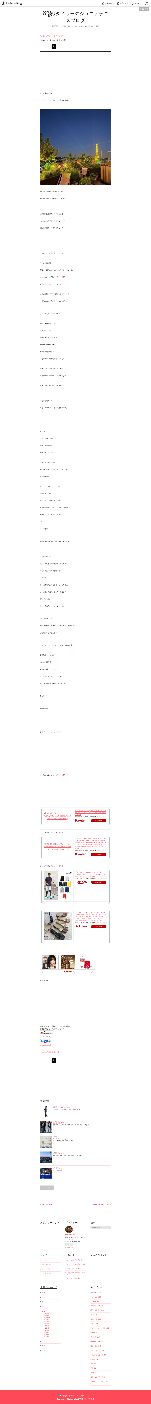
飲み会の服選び (58, 1123)
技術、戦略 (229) (95, 1319)
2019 (43, 1350)
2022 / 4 (46, 1330)
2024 (43, 1302)
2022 (43, 1311)
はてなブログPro (45, 1274)
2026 (43, 1293)
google (46, 980)
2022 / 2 (46, 1334)
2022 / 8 (46, 1322)
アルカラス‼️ (57, 1169)
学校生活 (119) (95, 1337)
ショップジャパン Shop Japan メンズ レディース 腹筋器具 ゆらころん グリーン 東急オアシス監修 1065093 (90, 813)
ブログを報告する (86, 1398)
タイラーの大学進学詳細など (75, 1260)
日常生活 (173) (95, 1372)
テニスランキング (45, 1036)
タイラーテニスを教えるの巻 (75, 1264)
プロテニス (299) (95, 1297)
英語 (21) (93, 1368)
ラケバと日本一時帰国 (73, 1268)
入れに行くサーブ (47, 1204)
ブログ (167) (94, 1314)
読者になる (144, 9)
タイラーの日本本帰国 (73, 1278)
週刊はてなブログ (45, 1269)
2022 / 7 (46, 1324)
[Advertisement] (75, 71)
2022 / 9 (46, 1319)
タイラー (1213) (95, 1292)
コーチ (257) (94, 1332)
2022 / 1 (46, 1336)
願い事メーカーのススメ (61, 1138)
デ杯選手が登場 (58, 1153)
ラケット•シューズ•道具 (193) (99, 1328)
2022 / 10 (47, 1317)
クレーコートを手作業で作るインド (75, 1273)
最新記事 (70, 1255)
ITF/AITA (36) (94, 1301)
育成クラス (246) (95, 1346)
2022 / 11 (47, 1315)
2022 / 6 (46, 1326)
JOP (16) (93, 1364)
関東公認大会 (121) (96, 1341)
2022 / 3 (46, 1332)
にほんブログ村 (45, 1045)
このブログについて (71, 1247)
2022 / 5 (46, 1328)
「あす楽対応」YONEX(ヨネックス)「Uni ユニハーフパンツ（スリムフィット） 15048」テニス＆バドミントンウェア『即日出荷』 (91, 874)
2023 (43, 1306)
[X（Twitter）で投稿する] (54, 46)
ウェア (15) (94, 1323)
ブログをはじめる (45, 1265)
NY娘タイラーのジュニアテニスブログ (75, 16)
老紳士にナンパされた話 (53, 40)
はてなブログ (44, 1260)
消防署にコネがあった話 (61, 1108)
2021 (43, 1341)
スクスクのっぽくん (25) (98, 1355)
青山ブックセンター (47, 732)
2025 (43, 1297)
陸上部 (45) (94, 1359)
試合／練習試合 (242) (97, 1310)
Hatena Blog (72, 1398)
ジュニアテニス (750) (97, 1350)
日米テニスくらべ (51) (97, 1377)
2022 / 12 (47, 1313)
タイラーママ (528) (96, 1305)
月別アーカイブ (48, 1287)
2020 (43, 1346)
